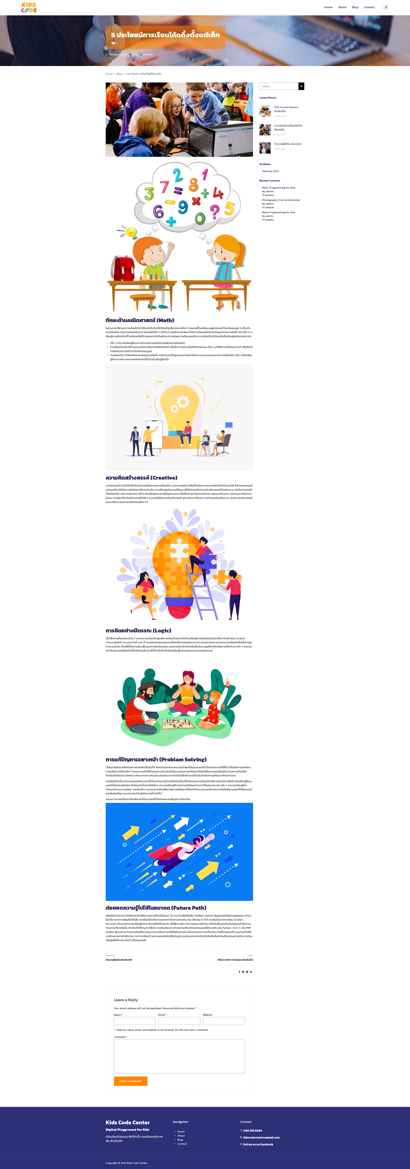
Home (328, 7)
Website (207, 1015)
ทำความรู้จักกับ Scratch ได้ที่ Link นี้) (126, 642)
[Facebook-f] (386, 7)
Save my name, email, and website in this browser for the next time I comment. (162, 1030)
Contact (369, 7)
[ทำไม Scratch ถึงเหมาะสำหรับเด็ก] (265, 111)
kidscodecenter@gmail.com (261, 1137)
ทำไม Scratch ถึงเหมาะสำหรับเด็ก (235, 960)
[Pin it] (247, 972)
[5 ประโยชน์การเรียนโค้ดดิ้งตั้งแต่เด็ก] (265, 129)
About (342, 7)
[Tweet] (243, 972)
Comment (120, 1037)
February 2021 (270, 171)
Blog (355, 7)
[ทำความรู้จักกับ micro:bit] (265, 148)
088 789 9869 (252, 1130)
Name (118, 1015)
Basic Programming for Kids (278, 187)
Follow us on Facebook (258, 1144)
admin (149, 54)
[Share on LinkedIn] (251, 972)
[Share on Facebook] (239, 972)
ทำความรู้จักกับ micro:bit (119, 960)
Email (162, 1015)
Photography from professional (281, 200)
